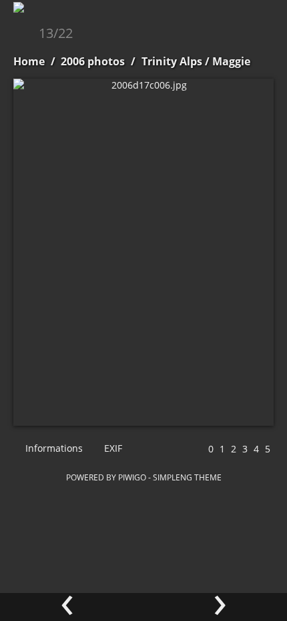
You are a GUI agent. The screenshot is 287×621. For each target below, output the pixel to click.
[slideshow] (24, 34)
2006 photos (93, 61)
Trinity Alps (171, 61)
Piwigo (132, 477)
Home (29, 61)
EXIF (111, 448)
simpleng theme (187, 477)
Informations (53, 448)
